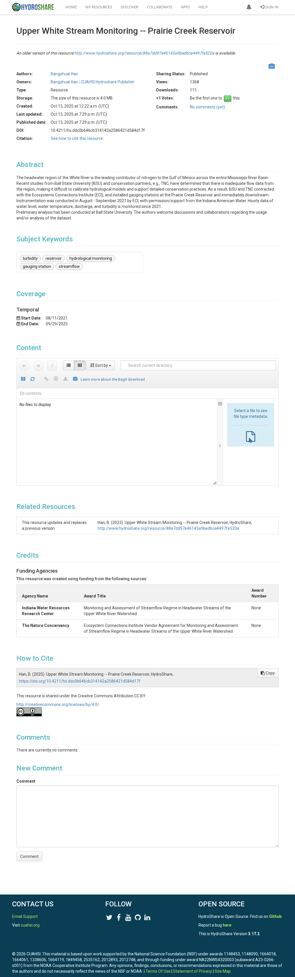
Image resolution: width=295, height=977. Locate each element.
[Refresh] (33, 379)
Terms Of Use (158, 971)
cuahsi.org (30, 925)
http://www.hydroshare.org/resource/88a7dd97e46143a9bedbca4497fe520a (144, 53)
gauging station (37, 266)
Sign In (271, 7)
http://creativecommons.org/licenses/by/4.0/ (57, 704)
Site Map (223, 971)
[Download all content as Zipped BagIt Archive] (75, 379)
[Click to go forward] (38, 365)
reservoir (54, 258)
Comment (25, 781)
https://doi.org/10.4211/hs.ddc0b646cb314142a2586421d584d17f (80, 681)
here (227, 925)
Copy (270, 673)
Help (203, 7)
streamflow (69, 266)
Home (71, 7)
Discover (129, 7)
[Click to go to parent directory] (52, 366)
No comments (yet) (207, 107)
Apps (185, 7)
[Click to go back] (24, 365)
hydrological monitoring (90, 258)
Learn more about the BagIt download (113, 379)
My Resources (98, 7)
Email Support (25, 916)
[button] (249, 7)
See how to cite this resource (77, 138)
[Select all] (23, 379)
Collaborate (159, 7)
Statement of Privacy (192, 971)
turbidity (30, 258)
